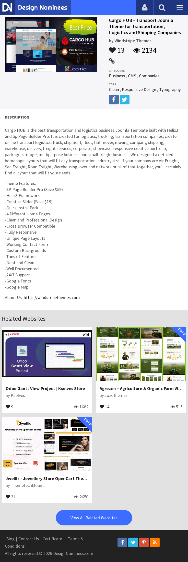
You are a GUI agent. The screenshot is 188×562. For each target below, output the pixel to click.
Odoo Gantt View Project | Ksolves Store (45, 388)
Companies (149, 76)
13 (120, 47)
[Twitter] (133, 542)
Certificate (52, 539)
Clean (114, 89)
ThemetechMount (27, 485)
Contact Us (28, 539)
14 (106, 406)
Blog (10, 539)
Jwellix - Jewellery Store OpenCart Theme (47, 478)
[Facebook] (122, 542)
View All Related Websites (94, 518)
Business (117, 76)
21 (12, 496)
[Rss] (155, 542)
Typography (170, 89)
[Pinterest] (144, 542)
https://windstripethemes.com (52, 297)
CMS (132, 76)
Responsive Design (139, 89)
